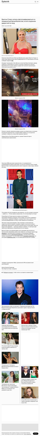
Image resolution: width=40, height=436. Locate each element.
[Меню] (37, 1)
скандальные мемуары (17, 234)
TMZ (12, 60)
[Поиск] (35, 1)
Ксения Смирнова (9, 267)
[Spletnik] (5, 2)
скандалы (14, 269)
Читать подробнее (27, 434)
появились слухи (11, 237)
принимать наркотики (28, 236)
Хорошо (35, 433)
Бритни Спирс (7, 269)
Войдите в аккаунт (8, 272)
